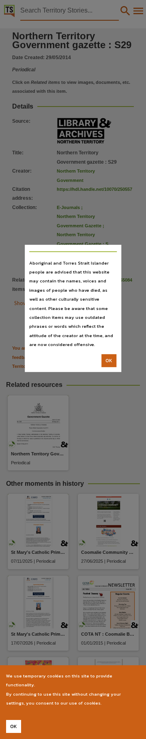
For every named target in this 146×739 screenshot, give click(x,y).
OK (108, 360)
